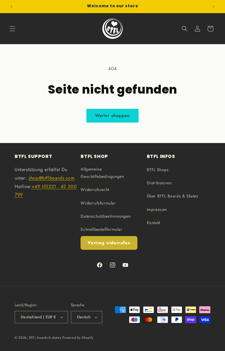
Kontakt (153, 223)
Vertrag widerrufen (109, 243)
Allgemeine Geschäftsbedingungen (102, 172)
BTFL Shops (158, 170)
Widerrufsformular (98, 203)
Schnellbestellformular (101, 229)
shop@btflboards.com (51, 178)
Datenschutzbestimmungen (105, 216)
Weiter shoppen (112, 115)
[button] (12, 28)
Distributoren (159, 183)
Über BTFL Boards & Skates (172, 196)
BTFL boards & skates (45, 337)
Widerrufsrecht (95, 189)
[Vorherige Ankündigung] (11, 6)
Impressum (157, 209)
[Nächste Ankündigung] (213, 6)
